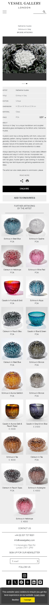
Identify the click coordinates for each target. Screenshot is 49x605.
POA (12, 242)
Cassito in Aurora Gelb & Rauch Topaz (12, 425)
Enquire (24, 188)
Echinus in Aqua (36, 301)
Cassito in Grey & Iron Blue (36, 424)
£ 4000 (12, 460)
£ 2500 (12, 429)
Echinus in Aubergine (36, 488)
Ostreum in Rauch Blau (12, 332)
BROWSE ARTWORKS (24, 33)
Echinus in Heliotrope (24, 519)
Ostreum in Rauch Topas (12, 488)
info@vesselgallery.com (24, 540)
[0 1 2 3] (24, 61)
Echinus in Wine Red (36, 270)
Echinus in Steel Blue (12, 239)
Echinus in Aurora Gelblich (12, 393)
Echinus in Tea (12, 457)
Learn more (39, 595)
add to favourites (24, 198)
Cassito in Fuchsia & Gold (12, 301)
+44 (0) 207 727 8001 (24, 535)
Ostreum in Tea (37, 457)
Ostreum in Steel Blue (12, 362)
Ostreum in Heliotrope (12, 270)
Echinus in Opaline (36, 239)
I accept (27, 600)
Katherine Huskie (24, 26)
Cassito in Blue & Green (36, 332)
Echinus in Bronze (36, 362)
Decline (15, 600)
